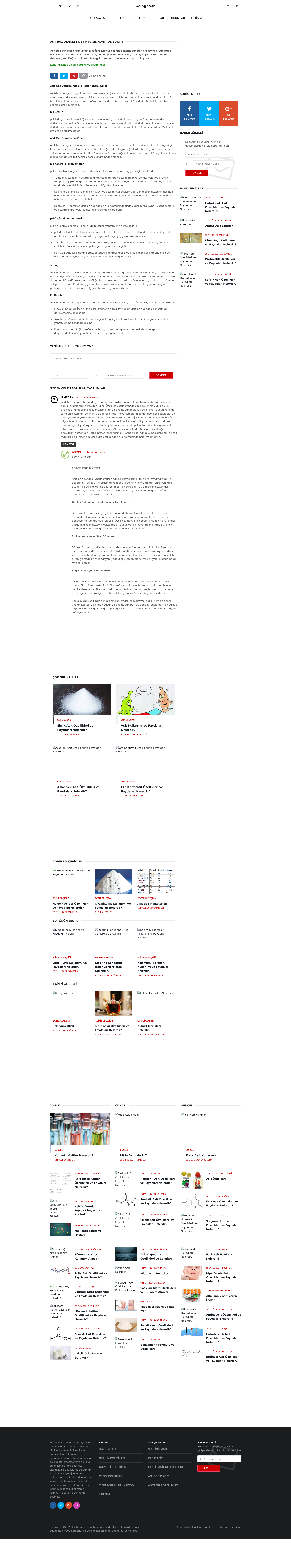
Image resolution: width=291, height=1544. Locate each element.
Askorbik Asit (158, 1476)
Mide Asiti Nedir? (133, 1155)
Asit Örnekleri (216, 1178)
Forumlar (177, 18)
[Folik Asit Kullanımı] (211, 1133)
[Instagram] (78, 6)
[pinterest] (74, 76)
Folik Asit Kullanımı (201, 1155)
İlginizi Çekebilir (61, 1020)
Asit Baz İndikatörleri (152, 903)
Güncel (116, 18)
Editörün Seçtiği (146, 898)
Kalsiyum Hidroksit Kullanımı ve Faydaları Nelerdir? (153, 967)
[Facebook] (53, 6)
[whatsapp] (83, 76)
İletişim (196, 18)
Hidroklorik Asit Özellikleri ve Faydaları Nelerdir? (221, 207)
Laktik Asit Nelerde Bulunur (169, 1467)
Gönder (161, 375)
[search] (237, 6)
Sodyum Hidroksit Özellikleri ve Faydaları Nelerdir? (222, 1225)
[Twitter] (60, 6)
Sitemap (223, 1527)
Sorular (157, 18)
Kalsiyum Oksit (63, 1026)
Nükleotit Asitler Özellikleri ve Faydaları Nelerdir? (91, 1315)
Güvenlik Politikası (113, 1467)
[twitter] (64, 76)
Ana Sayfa (97, 18)
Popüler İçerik (61, 898)
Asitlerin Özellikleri (163, 1485)
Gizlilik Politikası (112, 1458)
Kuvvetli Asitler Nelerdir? (74, 1155)
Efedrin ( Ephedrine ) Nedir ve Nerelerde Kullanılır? (109, 967)
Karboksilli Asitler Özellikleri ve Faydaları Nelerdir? (91, 1183)
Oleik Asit (155, 1458)
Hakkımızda (107, 1449)
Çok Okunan (64, 720)
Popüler (136, 18)
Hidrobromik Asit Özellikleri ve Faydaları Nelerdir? (222, 1338)
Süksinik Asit (157, 1449)
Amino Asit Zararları (219, 225)
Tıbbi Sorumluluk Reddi (116, 1485)
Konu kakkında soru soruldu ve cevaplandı (77, 64)
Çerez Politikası (111, 1476)
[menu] (228, 6)
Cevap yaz (68, 444)
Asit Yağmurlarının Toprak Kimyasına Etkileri (88, 1210)
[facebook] (54, 76)
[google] (69, 6)
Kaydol (197, 173)
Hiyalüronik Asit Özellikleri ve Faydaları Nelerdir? (222, 1277)
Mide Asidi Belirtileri (154, 1273)
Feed (212, 1527)
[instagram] (76, 1505)
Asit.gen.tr (145, 6)
